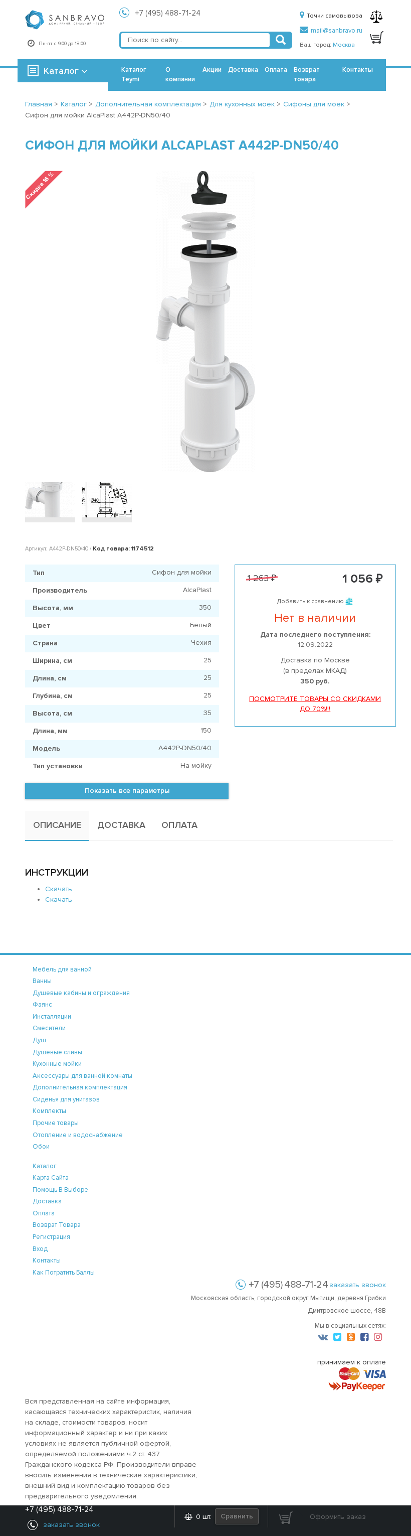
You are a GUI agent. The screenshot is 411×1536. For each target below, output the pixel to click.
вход (40, 1249)
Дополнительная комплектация (80, 1087)
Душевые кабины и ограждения (81, 993)
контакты (47, 1260)
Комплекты (49, 1111)
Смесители (49, 1028)
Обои (41, 1147)
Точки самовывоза (334, 16)
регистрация (51, 1237)
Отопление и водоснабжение (78, 1135)
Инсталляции (52, 1017)
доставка (47, 1201)
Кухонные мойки (57, 1064)
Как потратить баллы (64, 1273)
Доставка (243, 70)
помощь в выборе (60, 1190)
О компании (180, 74)
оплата (44, 1213)
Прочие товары (56, 1123)
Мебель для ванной (62, 969)
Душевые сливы (57, 1052)
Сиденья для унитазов (66, 1099)
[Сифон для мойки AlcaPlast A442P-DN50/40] (50, 499)
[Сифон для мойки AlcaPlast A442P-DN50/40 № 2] (107, 499)
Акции (212, 70)
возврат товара (57, 1225)
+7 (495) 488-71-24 (167, 13)
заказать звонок (357, 1285)
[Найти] (280, 40)
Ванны (42, 981)
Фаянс (42, 1005)
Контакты (357, 70)
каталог (45, 1166)
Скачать (58, 889)
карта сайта (51, 1178)
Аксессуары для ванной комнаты (82, 1076)
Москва (344, 45)
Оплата (276, 70)
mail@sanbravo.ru (336, 31)
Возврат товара (307, 74)
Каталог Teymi (133, 74)
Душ (39, 1040)
